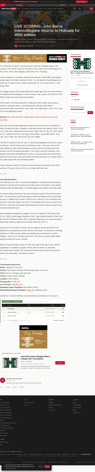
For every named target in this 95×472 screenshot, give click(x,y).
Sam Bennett (10, 308)
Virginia (73, 454)
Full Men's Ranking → (58, 320)
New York (19, 454)
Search (90, 112)
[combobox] (82, 112)
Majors (41, 8)
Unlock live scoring (82, 85)
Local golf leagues (5, 407)
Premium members (13, 320)
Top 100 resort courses (6, 428)
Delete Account (52, 462)
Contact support (4, 442)
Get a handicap (4, 433)
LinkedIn (15, 387)
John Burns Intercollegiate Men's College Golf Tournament (82, 72)
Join (91, 8)
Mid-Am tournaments (6, 415)
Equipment (60, 8)
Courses (32, 8)
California (2, 454)
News (55, 8)
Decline (41, 466)
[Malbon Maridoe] (33, 58)
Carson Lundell (11, 316)
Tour (37, 8)
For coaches (52, 410)
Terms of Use (26, 462)
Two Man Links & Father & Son (8, 423)
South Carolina (48, 454)
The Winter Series (5, 425)
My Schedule (3, 435)
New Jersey (56, 454)
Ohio (78, 454)
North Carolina (39, 454)
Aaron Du (30, 290)
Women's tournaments (6, 412)
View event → (82, 81)
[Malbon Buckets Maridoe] (33, 336)
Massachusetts (66, 454)
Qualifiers (2, 430)
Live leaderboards (29, 402)
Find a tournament (5, 402)
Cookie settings (62, 462)
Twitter (8, 387)
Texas (13, 454)
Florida (8, 454)
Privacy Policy (35, 462)
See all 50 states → (86, 454)
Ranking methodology (55, 405)
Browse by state (4, 405)
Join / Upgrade (77, 405)
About (74, 410)
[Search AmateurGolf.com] (80, 9)
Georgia (31, 454)
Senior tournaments (5, 410)
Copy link (22, 387)
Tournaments (26, 8)
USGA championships (6, 417)
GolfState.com (16, 284)
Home (15, 22)
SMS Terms (43, 462)
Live (45, 8)
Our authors (76, 412)
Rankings (50, 8)
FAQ (1, 444)
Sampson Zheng (11, 312)
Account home (77, 407)
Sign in (86, 8)
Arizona (25, 454)
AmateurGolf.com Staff (26, 46)
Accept (47, 466)
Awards (51, 407)
